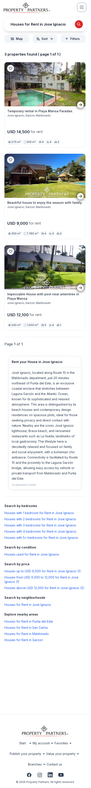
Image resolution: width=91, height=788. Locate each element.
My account (41, 743)
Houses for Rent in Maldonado (26, 634)
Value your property (61, 754)
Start (22, 743)
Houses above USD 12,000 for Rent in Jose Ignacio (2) (44, 588)
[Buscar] (79, 24)
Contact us (54, 764)
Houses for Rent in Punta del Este (28, 621)
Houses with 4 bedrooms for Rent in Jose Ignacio (40, 531)
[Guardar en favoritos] (10, 68)
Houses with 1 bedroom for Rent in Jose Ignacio (39, 513)
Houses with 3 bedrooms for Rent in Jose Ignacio (40, 525)
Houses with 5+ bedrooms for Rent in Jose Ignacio (41, 537)
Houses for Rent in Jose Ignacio (27, 604)
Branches (35, 764)
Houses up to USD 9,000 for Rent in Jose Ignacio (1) (42, 571)
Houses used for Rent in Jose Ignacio (31, 554)
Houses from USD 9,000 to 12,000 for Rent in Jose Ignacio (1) (41, 579)
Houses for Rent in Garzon (23, 640)
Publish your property (25, 754)
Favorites (61, 743)
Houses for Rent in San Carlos (26, 627)
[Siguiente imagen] (80, 105)
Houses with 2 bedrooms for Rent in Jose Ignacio (40, 519)
